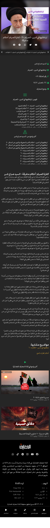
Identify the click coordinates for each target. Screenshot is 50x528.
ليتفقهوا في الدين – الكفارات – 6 (39, 348)
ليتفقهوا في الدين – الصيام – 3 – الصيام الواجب (32, 111)
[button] (36, 44)
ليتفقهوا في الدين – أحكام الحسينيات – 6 (34, 153)
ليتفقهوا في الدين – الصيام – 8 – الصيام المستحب (31, 125)
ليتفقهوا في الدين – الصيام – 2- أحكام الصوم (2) (32, 108)
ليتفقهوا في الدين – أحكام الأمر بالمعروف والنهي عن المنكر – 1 (27, 148)
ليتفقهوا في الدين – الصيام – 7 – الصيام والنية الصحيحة (29, 122)
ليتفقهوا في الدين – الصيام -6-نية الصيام (34, 119)
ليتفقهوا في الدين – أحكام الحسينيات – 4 (34, 159)
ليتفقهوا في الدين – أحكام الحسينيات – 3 (34, 161)
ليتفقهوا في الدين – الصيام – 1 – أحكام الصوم (33, 106)
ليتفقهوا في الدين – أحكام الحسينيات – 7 (34, 150)
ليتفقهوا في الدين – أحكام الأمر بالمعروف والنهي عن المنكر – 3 (27, 145)
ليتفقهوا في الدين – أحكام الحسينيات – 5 (34, 156)
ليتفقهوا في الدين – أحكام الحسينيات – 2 (34, 164)
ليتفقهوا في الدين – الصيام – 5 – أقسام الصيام (32, 116)
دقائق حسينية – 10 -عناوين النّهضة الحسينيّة (34, 434)
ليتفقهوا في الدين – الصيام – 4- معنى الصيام (33, 114)
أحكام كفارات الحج (43, 353)
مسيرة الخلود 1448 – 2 (41, 397)
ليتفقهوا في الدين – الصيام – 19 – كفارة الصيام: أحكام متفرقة (25, 39)
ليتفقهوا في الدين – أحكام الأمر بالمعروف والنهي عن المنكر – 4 (27, 142)
